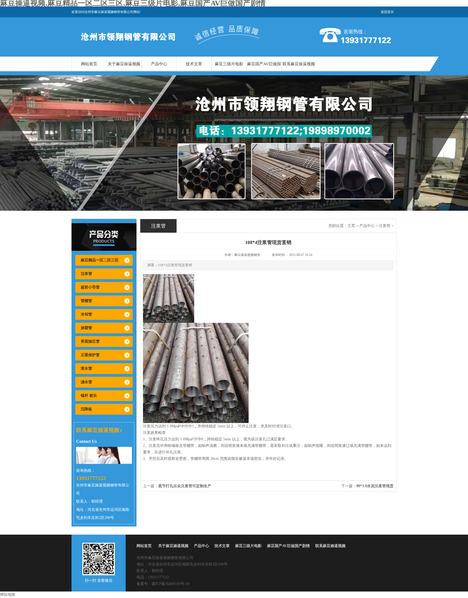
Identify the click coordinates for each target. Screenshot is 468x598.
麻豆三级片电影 (229, 64)
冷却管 (86, 314)
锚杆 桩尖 (89, 396)
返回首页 (387, 12)
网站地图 (7, 595)
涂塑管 (86, 328)
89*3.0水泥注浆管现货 (375, 486)
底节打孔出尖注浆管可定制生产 (184, 486)
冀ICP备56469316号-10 (170, 584)
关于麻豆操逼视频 (124, 64)
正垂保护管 (90, 355)
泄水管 (86, 368)
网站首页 (89, 64)
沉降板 (86, 409)
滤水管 (86, 382)
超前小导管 (90, 287)
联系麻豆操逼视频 (298, 64)
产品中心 (159, 64)
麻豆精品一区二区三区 (100, 260)
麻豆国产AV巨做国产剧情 (264, 71)
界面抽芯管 (90, 341)
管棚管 (86, 301)
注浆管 (86, 274)
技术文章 (194, 64)
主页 (351, 226)
